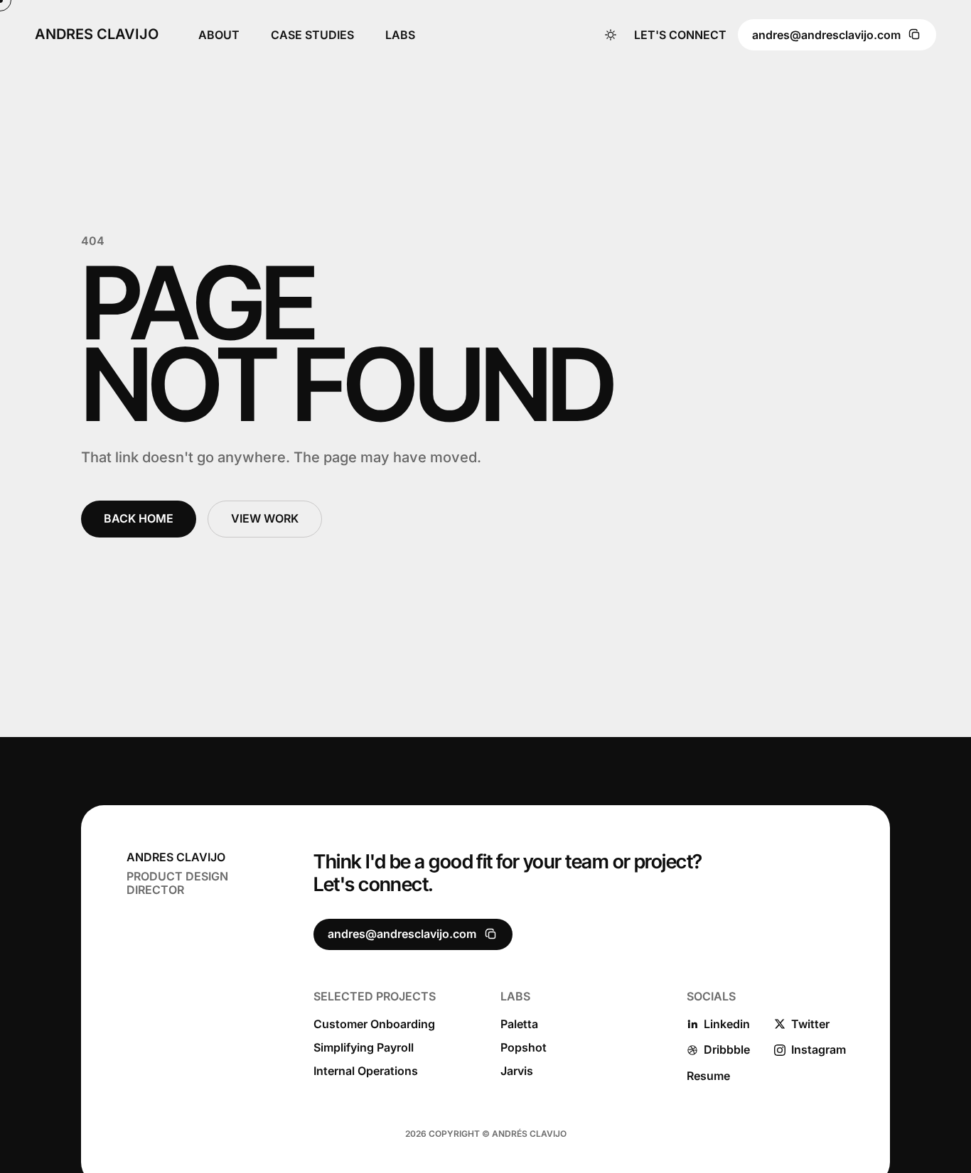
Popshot (523, 1047)
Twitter (810, 1024)
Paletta (519, 1024)
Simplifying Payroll (363, 1047)
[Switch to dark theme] (611, 35)
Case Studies (312, 35)
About (219, 35)
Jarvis (516, 1071)
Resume (708, 1076)
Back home (138, 518)
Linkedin (727, 1024)
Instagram (818, 1050)
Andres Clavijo (97, 34)
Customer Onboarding (374, 1024)
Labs (400, 35)
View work (265, 518)
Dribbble (727, 1050)
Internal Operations (365, 1071)
